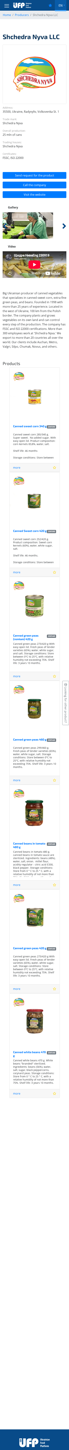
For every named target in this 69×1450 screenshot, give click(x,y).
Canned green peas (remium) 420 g (26, 637)
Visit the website (34, 195)
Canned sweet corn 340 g (30, 426)
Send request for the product (34, 175)
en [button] (61, 5)
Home (7, 15)
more (16, 468)
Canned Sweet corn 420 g (30, 530)
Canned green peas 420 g (29, 948)
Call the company (34, 185)
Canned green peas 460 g (29, 739)
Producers (22, 15)
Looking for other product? (66, 704)
